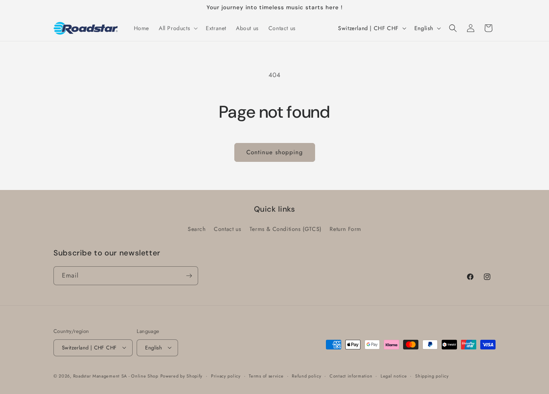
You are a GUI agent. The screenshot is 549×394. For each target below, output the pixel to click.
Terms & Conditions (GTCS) (286, 229)
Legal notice (394, 375)
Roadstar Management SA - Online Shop (115, 375)
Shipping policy (432, 375)
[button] (177, 28)
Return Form (345, 229)
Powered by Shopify (181, 375)
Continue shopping (274, 152)
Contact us (227, 229)
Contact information (351, 375)
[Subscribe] (189, 275)
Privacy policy (226, 375)
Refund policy (306, 375)
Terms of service (266, 375)
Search (197, 229)
